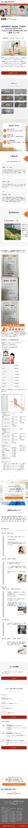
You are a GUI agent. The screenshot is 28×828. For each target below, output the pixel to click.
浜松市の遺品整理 (5, 811)
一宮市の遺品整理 (12, 817)
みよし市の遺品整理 (5, 814)
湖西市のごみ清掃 (12, 808)
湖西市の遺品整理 (20, 808)
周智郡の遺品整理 (19, 811)
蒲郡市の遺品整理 (12, 818)
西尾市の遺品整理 (5, 815)
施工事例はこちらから (13, 73)
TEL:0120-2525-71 (11, 539)
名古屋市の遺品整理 (5, 818)
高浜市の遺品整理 (5, 817)
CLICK (14, 498)
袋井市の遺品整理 (12, 811)
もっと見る (13, 678)
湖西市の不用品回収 (5, 808)
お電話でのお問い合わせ (7, 826)
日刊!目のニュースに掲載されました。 (9, 703)
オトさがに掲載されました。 (12, 19)
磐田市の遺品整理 (5, 821)
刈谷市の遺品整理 (20, 814)
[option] (17, 19)
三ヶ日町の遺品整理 (12, 821)
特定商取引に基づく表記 (19, 801)
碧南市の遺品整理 (19, 817)
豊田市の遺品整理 (12, 815)
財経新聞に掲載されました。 (7, 698)
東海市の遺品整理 (12, 814)
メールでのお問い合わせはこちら (15, 784)
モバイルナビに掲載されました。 (8, 712)
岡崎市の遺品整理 (20, 818)
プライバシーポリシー (8, 801)
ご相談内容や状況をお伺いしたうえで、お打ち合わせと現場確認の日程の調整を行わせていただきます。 (16, 543)
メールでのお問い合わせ (21, 826)
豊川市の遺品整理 (19, 815)
